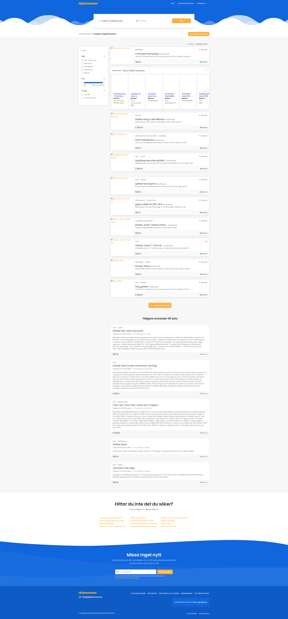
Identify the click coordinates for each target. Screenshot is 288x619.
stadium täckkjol (168, 520)
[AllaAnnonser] (88, 3)
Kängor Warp (142, 266)
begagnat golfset (106, 523)
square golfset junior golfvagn (111, 520)
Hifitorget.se (88, 66)
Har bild (87, 94)
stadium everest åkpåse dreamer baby (175, 517)
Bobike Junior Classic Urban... (151, 224)
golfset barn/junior (145, 183)
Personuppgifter (133, 578)
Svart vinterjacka (144, 139)
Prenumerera (165, 572)
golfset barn (166, 523)
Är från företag (90, 98)
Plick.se (87, 73)
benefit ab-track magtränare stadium (113, 526)
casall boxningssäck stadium (142, 520)
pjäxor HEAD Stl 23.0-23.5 (148, 204)
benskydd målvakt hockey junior (144, 523)
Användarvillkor (120, 578)
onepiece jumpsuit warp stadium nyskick (144, 526)
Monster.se (88, 69)
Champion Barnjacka (147, 53)
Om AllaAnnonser (201, 593)
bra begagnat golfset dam (110, 517)
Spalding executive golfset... (150, 160)
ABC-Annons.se (90, 60)
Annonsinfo (152, 593)
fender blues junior (138, 517)
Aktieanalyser (186, 593)
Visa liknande (164, 54)
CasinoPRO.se (202, 602)
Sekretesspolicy (204, 614)
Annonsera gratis (138, 593)
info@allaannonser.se (92, 597)
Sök (181, 20)
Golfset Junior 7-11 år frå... (149, 245)
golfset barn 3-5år (169, 526)
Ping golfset (141, 286)
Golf (114, 328)
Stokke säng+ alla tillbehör (150, 119)
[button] (93, 56)
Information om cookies (169, 593)
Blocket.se (88, 63)
